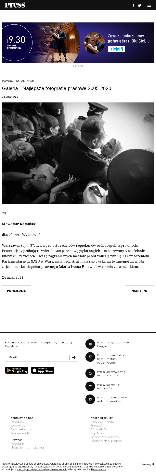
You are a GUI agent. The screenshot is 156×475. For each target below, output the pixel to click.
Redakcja (18, 422)
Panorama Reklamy (105, 437)
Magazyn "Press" (103, 422)
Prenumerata (20, 433)
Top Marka (98, 433)
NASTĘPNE (139, 291)
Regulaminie (98, 469)
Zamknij (147, 464)
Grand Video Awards (106, 441)
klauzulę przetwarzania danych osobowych (42, 469)
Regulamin (19, 444)
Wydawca (18, 425)
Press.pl (96, 425)
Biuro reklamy (21, 429)
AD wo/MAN (99, 429)
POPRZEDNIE (16, 291)
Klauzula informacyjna (27, 447)
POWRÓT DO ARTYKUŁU (19, 80)
